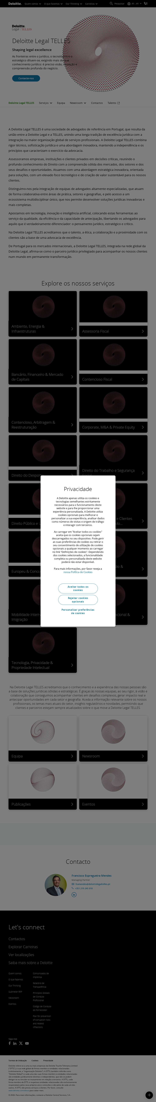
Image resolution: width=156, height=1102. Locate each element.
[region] (78, 551)
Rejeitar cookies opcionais (78, 599)
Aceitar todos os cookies (78, 588)
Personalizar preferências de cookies (78, 611)
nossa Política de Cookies (78, 572)
